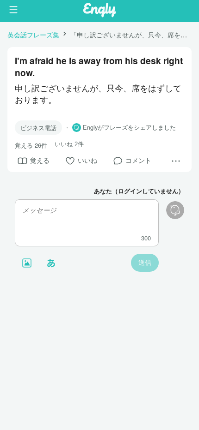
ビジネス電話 (38, 127)
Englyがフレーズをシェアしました (129, 127)
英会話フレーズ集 (33, 34)
